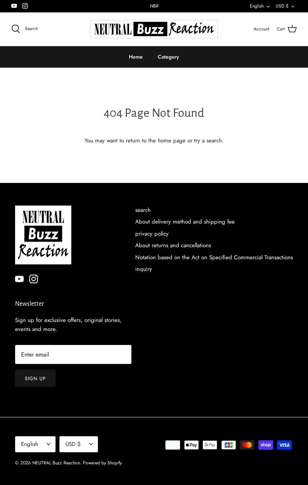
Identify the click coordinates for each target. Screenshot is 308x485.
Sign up (35, 378)
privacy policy (152, 234)
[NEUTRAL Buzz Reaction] (154, 29)
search (143, 210)
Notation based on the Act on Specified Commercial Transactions (214, 257)
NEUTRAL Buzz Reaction (56, 462)
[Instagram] (25, 6)
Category (168, 56)
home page (172, 140)
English (257, 6)
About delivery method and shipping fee (185, 222)
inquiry (143, 269)
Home (136, 56)
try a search (208, 140)
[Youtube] (14, 6)
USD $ (282, 6)
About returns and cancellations (173, 245)
